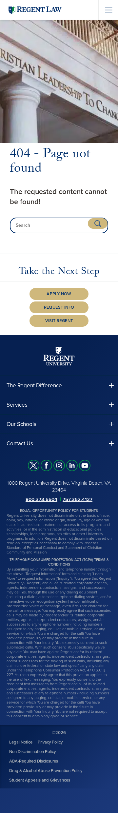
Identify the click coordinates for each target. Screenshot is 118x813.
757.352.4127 (77, 499)
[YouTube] (84, 465)
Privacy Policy (50, 742)
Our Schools (21, 424)
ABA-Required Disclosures (33, 761)
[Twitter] (33, 465)
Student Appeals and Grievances (39, 780)
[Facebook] (46, 465)
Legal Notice (20, 742)
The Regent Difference (34, 385)
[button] (59, 385)
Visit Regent (59, 320)
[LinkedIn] (72, 465)
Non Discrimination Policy (32, 751)
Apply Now (59, 294)
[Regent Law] (47, 9)
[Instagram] (59, 465)
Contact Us (20, 443)
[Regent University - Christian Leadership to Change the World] (59, 356)
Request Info (59, 307)
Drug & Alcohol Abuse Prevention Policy (45, 770)
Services (17, 405)
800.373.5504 (41, 499)
